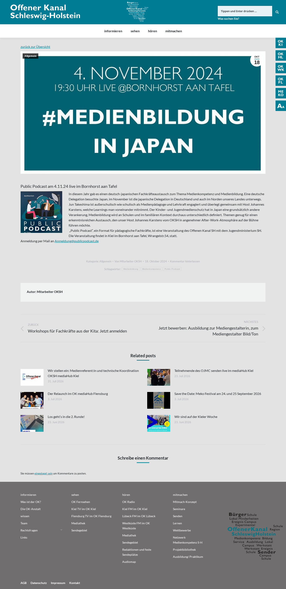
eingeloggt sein (44, 473)
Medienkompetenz (151, 269)
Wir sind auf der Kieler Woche (195, 417)
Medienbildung (130, 269)
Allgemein (30, 56)
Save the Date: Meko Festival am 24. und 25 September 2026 (217, 394)
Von (128, 261)
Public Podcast (172, 269)
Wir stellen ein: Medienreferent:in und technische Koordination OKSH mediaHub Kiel (93, 373)
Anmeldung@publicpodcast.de (77, 241)
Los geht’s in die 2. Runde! (66, 417)
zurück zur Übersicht (35, 47)
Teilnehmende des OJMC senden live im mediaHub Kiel (213, 370)
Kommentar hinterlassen (185, 261)
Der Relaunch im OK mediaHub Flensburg (78, 394)
